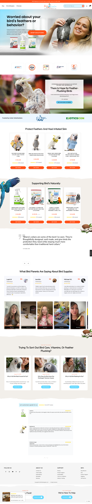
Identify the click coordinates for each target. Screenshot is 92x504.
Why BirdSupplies (10, 6)
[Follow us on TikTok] (19, 471)
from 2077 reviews (49, 405)
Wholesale (18, 6)
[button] (25, 492)
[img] (42, 405)
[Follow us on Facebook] (6, 471)
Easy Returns (83, 470)
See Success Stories (64, 102)
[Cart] (89, 6)
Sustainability (60, 474)
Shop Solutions (37, 33)
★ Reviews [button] (91, 253)
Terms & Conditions (61, 476)
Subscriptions (39, 474)
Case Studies (39, 472)
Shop (3, 6)
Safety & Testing (61, 478)
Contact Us (38, 470)
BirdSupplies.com (45, 482)
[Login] (86, 6)
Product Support (61, 472)
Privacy (59, 470)
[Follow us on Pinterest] (16, 471)
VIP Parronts (83, 478)
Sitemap (38, 478)
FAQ (82, 472)
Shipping (82, 476)
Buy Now (18, 167)
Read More (17, 387)
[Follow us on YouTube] (12, 471)
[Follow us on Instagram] (9, 471)
